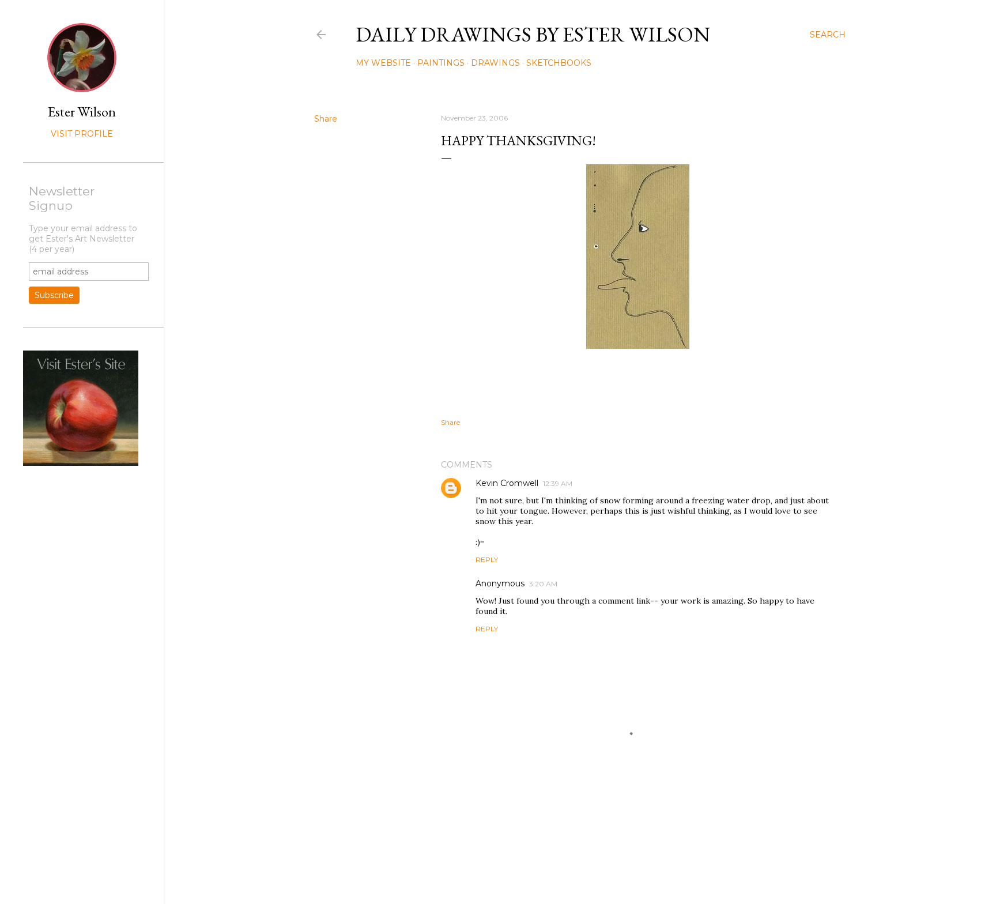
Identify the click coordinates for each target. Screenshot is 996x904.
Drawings (495, 63)
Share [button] (325, 119)
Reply (487, 559)
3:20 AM (543, 583)
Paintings (441, 63)
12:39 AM (557, 483)
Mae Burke (610, 871)
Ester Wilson (82, 111)
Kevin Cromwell (507, 483)
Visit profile (82, 134)
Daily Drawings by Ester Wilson (533, 34)
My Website (383, 63)
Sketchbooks (558, 63)
